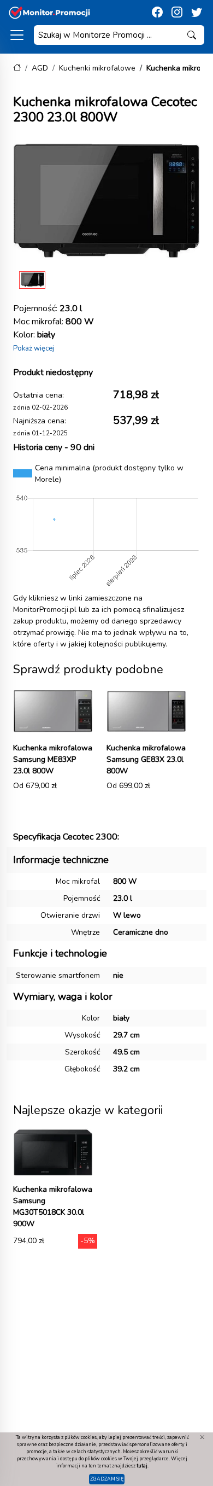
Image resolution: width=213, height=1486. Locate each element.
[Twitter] (196, 12)
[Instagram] (176, 12)
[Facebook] (157, 12)
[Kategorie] (17, 35)
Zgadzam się (106, 1479)
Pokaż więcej (33, 348)
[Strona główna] (17, 68)
